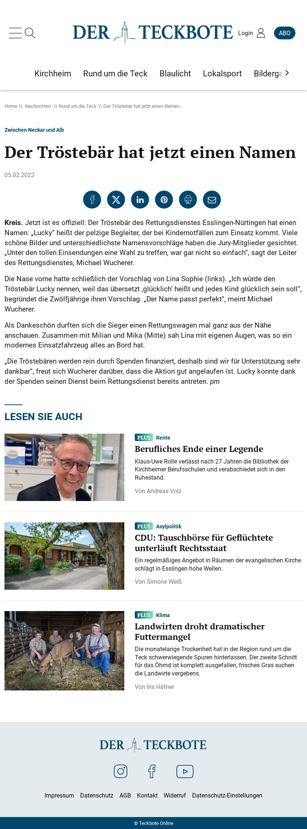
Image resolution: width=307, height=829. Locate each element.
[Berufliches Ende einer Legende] (64, 466)
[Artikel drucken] (188, 200)
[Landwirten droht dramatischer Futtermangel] (64, 650)
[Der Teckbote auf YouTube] (185, 771)
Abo (285, 33)
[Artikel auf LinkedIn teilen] (140, 200)
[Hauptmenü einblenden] (17, 33)
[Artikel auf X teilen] (116, 200)
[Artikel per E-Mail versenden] (212, 200)
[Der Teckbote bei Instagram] (120, 771)
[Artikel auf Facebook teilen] (92, 200)
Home (10, 106)
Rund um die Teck (78, 106)
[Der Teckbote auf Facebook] (151, 771)
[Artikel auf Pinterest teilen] (164, 200)
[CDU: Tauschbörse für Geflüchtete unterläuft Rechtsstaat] (64, 555)
